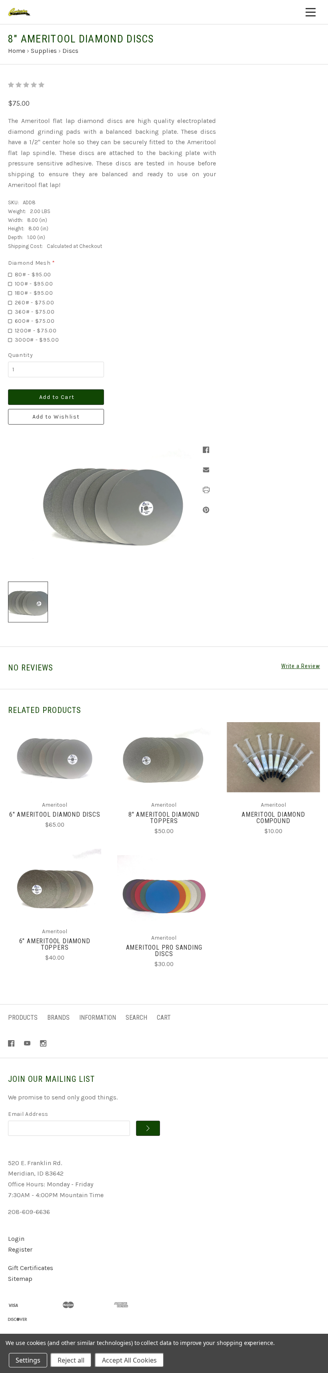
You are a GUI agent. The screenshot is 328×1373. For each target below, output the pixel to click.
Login (16, 1238)
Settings (28, 1360)
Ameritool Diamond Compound (273, 818)
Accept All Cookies (129, 1360)
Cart (164, 1017)
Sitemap (20, 1278)
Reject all (71, 1360)
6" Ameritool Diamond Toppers (54, 944)
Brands (58, 1017)
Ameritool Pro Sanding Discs (164, 951)
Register (20, 1249)
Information (97, 1017)
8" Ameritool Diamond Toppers (164, 818)
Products (23, 1017)
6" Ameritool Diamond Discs (54, 814)
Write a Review (300, 666)
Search (136, 1017)
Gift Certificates (30, 1268)
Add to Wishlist (56, 416)
